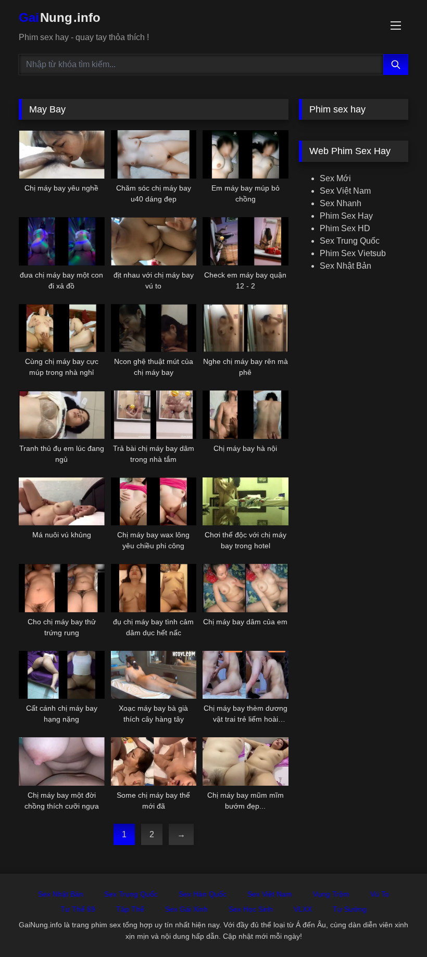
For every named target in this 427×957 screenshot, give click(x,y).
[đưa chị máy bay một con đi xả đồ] (62, 241)
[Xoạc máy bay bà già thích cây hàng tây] (154, 675)
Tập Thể (130, 909)
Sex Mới (335, 178)
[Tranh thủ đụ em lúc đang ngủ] (62, 415)
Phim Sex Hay (346, 215)
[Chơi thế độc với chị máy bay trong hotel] (245, 501)
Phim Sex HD (345, 228)
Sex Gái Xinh (186, 909)
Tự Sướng (350, 909)
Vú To (379, 894)
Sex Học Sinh (251, 909)
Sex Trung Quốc (350, 240)
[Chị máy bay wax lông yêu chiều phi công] (154, 501)
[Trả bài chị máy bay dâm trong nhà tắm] (154, 415)
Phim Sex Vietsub (353, 253)
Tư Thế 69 (77, 909)
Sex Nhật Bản (345, 265)
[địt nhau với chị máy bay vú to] (154, 241)
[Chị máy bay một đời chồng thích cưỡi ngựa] (62, 761)
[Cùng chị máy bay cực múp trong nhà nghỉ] (62, 328)
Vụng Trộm (331, 894)
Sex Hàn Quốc (203, 894)
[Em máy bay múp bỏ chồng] (245, 154)
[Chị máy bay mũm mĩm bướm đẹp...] (245, 761)
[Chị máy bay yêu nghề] (62, 154)
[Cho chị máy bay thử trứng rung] (62, 588)
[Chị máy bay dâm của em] (245, 588)
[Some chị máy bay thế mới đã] (154, 761)
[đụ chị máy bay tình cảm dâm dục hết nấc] (154, 588)
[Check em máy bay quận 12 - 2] (245, 241)
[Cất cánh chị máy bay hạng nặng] (62, 675)
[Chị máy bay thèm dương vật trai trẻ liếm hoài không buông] (245, 675)
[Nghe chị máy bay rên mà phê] (245, 328)
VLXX (303, 909)
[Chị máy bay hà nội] (245, 415)
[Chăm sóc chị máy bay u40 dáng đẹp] (154, 154)
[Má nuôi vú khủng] (62, 501)
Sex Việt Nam (345, 190)
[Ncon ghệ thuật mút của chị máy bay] (154, 328)
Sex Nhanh (340, 203)
